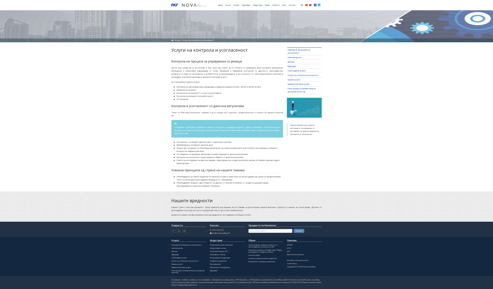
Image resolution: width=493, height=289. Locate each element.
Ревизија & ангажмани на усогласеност (186, 245)
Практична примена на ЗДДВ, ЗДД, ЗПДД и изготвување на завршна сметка (265, 251)
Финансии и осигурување (220, 267)
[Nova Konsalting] (189, 5)
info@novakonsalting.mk (221, 233)
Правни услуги (294, 79)
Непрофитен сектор (217, 254)
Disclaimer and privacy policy (297, 260)
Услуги (178, 40)
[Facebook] (315, 5)
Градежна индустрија (218, 261)
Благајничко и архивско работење (261, 262)
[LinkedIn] (319, 5)
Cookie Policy (292, 263)
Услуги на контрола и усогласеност (303, 75)
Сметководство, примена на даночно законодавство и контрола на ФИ (262, 246)
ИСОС (289, 248)
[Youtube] (184, 231)
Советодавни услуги (296, 70)
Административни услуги (298, 84)
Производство (215, 264)
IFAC (288, 251)
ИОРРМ (289, 245)
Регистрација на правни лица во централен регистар (188, 272)
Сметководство (295, 57)
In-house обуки (254, 255)
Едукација (292, 66)
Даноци (291, 62)
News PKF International (295, 254)
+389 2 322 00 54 (217, 230)
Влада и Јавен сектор (218, 248)
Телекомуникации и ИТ (219, 251)
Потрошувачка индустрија (220, 258)
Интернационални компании (221, 245)
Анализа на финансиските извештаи (262, 258)
